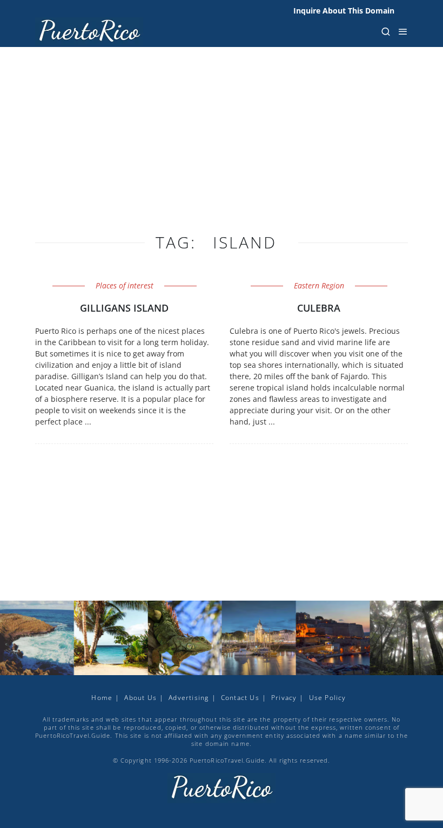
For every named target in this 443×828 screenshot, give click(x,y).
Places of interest (124, 285)
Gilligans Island (124, 307)
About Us (140, 697)
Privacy (284, 697)
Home (101, 697)
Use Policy (327, 697)
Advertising (189, 697)
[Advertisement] (221, 151)
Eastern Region (319, 285)
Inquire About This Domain (343, 10)
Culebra (318, 307)
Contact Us (240, 697)
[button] (386, 31)
